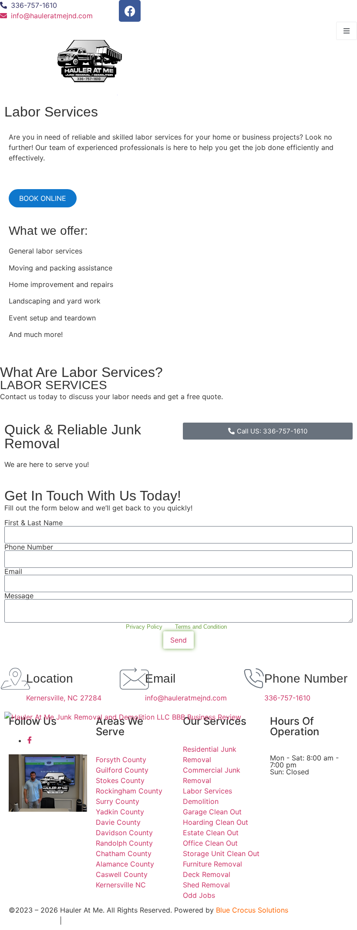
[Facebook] (130, 11)
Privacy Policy (144, 626)
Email (13, 571)
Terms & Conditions (98, 920)
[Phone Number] (253, 679)
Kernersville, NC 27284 (63, 697)
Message (19, 595)
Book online (42, 198)
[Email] (134, 679)
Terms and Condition (201, 626)
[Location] (15, 679)
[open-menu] (346, 31)
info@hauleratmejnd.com (186, 697)
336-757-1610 (287, 697)
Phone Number (28, 546)
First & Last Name (33, 522)
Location (49, 678)
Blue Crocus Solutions (252, 910)
